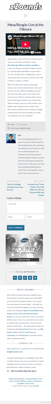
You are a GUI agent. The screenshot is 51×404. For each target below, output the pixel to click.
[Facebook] (15, 278)
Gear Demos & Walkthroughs (20, 128)
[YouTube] (30, 278)
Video (13, 124)
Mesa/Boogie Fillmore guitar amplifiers (23, 65)
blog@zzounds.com (15, 352)
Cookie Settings (31, 379)
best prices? (24, 329)
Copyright (20, 383)
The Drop (23, 335)
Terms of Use (29, 383)
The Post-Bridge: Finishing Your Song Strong (15, 187)
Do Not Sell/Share (20, 381)
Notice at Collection (34, 381)
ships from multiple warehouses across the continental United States (25, 313)
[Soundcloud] (35, 278)
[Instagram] (25, 278)
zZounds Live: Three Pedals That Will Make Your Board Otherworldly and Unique (36, 189)
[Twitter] (20, 278)
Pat (19, 135)
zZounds (36, 386)
